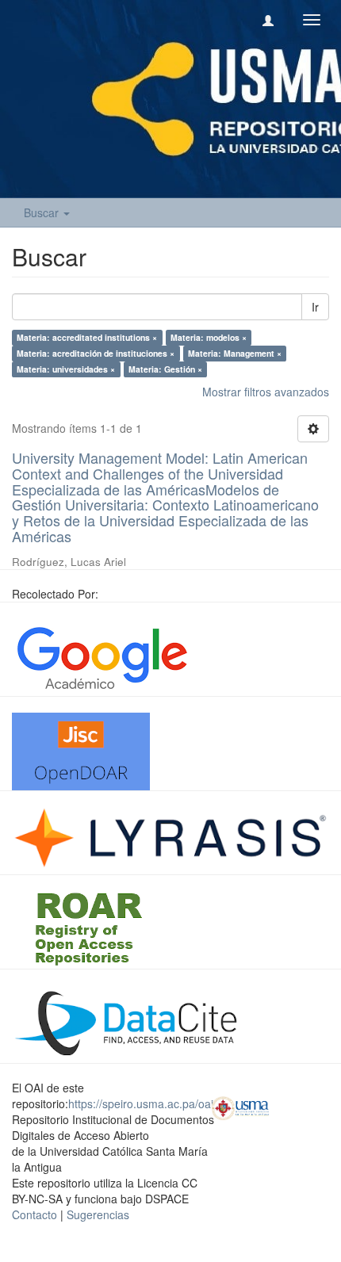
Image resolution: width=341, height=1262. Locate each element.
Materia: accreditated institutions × (87, 337)
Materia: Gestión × (165, 369)
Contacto (34, 1214)
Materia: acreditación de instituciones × (95, 353)
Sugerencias (98, 1214)
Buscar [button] (43, 212)
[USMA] (240, 1106)
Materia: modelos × (208, 337)
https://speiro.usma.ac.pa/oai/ (142, 1103)
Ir (315, 307)
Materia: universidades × (66, 369)
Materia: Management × (235, 353)
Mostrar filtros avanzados (265, 392)
